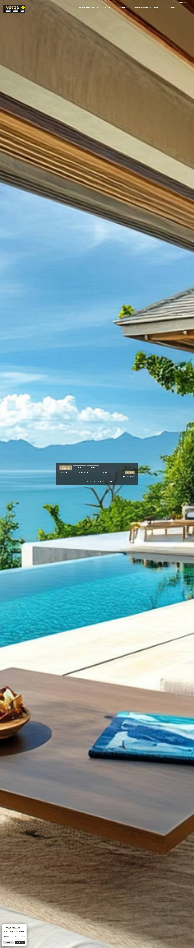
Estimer (93, 467)
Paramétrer (8, 942)
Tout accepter (20, 942)
